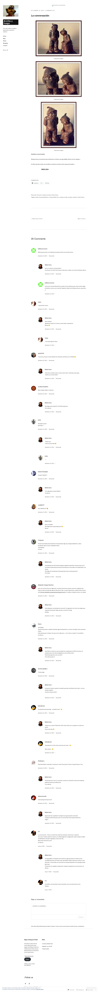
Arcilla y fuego (8, 22)
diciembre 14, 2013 (42, 803)
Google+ (29, 983)
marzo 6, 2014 (41, 846)
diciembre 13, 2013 (42, 768)
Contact (5, 45)
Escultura (49, 195)
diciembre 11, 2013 (49, 273)
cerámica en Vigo (63, 197)
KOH (40, 420)
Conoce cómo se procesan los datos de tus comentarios (69, 926)
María (39, 624)
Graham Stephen (43, 386)
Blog (4, 38)
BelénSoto (46, 197)
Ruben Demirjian (43, 471)
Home (4, 36)
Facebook (25, 983)
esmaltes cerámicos (72, 197)
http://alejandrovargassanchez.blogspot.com (53, 592)
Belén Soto (45, 169)
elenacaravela (42, 796)
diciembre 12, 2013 (49, 463)
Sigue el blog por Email (31, 940)
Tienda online (45, 948)
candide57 (41, 505)
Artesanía (40, 197)
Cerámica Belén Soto (54, 197)
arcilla (36, 197)
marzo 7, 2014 (48, 871)
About (4, 40)
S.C (39, 831)
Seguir (27, 959)
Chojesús (41, 540)
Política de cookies (39, 989)
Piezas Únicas (55, 195)
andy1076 (41, 353)
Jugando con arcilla (47, 946)
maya (39, 302)
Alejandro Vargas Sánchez (46, 585)
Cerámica (44, 195)
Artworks (39, 195)
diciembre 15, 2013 (49, 823)
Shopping (5, 43)
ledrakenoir (41, 706)
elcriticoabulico (42, 669)
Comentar (80, 917)
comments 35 (50, 10)
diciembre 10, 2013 (37, 10)
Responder (51, 256)
